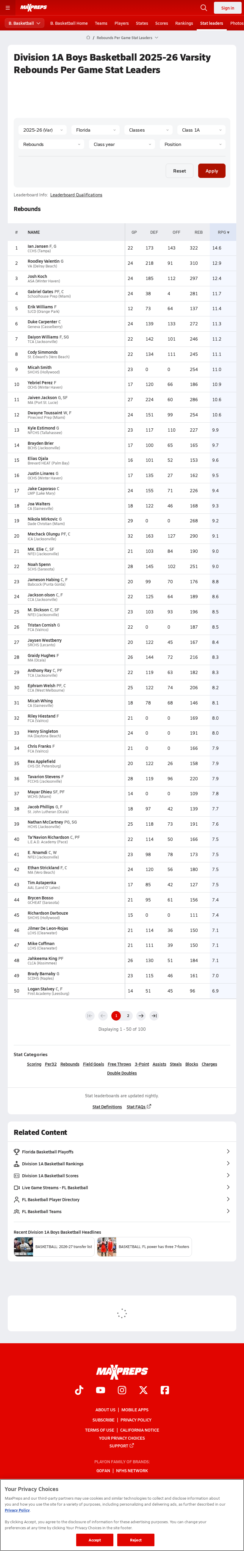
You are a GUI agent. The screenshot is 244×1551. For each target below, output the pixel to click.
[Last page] (154, 1016)
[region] (122, 1515)
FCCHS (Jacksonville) (45, 781)
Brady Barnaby (41, 973)
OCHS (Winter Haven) (45, 387)
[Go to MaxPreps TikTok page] (79, 1390)
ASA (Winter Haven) (44, 281)
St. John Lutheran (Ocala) (48, 812)
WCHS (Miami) (39, 796)
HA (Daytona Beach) (44, 736)
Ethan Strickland (43, 867)
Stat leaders (211, 23)
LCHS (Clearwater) (42, 933)
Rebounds (69, 1064)
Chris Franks (39, 746)
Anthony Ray (39, 670)
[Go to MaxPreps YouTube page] (100, 1390)
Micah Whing (40, 701)
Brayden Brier (41, 443)
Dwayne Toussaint (45, 413)
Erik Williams (40, 307)
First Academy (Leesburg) (48, 993)
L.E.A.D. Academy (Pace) (48, 842)
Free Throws (119, 1064)
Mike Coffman (41, 943)
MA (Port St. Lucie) (43, 402)
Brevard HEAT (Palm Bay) (48, 463)
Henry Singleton (43, 731)
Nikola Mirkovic (43, 519)
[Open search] (204, 8)
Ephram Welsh (41, 685)
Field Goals (93, 1064)
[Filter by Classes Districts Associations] (148, 130)
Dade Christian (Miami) (46, 523)
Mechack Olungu (44, 534)
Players (122, 23)
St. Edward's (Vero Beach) (49, 357)
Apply (212, 170)
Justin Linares (41, 473)
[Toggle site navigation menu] (7, 8)
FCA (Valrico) (38, 629)
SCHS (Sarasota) (41, 569)
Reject (136, 1540)
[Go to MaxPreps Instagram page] (122, 1390)
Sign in (227, 8)
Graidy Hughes (41, 655)
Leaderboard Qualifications (76, 195)
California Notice (139, 1430)
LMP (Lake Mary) (41, 493)
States (142, 23)
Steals (176, 1064)
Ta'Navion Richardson (48, 837)
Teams (101, 23)
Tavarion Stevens (44, 776)
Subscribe (104, 1420)
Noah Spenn (39, 564)
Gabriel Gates (40, 291)
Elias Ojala (38, 458)
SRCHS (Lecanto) (41, 645)
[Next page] (141, 1016)
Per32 (51, 1064)
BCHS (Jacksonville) (44, 448)
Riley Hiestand (41, 716)
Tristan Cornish (42, 625)
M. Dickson (38, 610)
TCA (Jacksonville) (42, 341)
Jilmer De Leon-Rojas (48, 928)
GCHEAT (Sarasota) (43, 902)
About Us (105, 1409)
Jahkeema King (42, 958)
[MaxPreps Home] (33, 8)
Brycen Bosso (40, 898)
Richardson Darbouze (48, 913)
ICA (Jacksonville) (42, 539)
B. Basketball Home (69, 23)
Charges (209, 1064)
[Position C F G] (193, 144)
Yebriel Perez (40, 382)
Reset (179, 170)
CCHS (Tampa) (39, 251)
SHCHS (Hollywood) (44, 372)
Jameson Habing (44, 579)
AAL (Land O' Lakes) (44, 887)
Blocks (191, 1064)
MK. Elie (36, 549)
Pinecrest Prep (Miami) (46, 417)
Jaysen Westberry (45, 640)
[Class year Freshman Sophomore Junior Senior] (122, 144)
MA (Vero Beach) (41, 872)
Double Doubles (122, 1072)
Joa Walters (39, 504)
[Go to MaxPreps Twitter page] (143, 1390)
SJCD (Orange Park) (44, 311)
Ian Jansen (38, 246)
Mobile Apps (134, 1409)
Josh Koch (37, 276)
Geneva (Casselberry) (45, 326)
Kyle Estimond (41, 428)
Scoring (34, 1064)
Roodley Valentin (44, 261)
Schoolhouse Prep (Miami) (49, 296)
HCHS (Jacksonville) (44, 826)
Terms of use (99, 1430)
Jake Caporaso (42, 488)
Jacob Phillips (41, 807)
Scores (161, 23)
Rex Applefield (41, 761)
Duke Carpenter (42, 321)
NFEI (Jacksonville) (43, 554)
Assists (159, 1064)
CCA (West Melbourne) (46, 690)
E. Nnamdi (37, 852)
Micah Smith (39, 367)
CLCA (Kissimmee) (42, 963)
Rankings (184, 23)
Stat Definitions (107, 1106)
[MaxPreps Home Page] (88, 37)
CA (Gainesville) (40, 508)
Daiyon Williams (43, 337)
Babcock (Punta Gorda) (46, 584)
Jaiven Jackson (42, 397)
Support (119, 1446)
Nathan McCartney (45, 822)
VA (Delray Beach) (42, 266)
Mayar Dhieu (40, 792)
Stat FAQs (136, 1106)
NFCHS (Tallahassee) (45, 432)
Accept (95, 1540)
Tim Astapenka (42, 882)
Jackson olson (41, 595)
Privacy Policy (136, 1420)
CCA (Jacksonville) (42, 599)
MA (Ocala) (37, 660)
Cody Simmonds (43, 352)
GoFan (103, 1470)
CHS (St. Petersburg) (44, 766)
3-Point (142, 1064)
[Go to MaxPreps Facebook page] (165, 1390)
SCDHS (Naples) (41, 978)
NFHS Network (132, 1470)
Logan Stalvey (41, 989)
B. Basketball (21, 23)
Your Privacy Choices (122, 1437)
